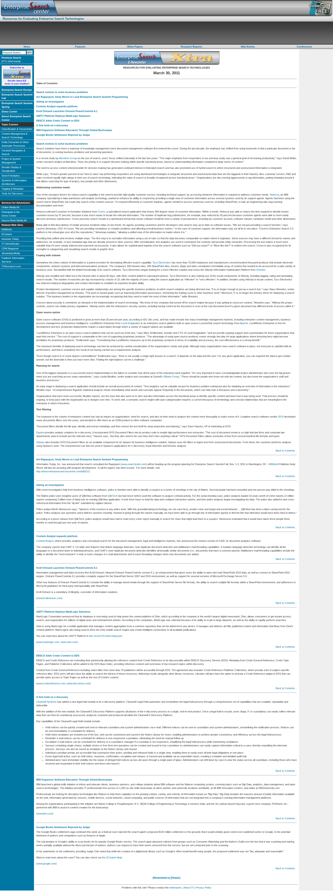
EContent (7, 234)
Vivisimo (260, 269)
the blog (111, 857)
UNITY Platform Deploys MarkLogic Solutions (63, 116)
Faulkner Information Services (13, 260)
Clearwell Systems (46, 701)
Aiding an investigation (50, 101)
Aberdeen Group (68, 158)
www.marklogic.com (48, 642)
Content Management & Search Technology (14, 135)
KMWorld (7, 229)
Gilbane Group (171, 376)
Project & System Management (11, 161)
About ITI (189, 887)
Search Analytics (11, 175)
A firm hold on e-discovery (52, 125)
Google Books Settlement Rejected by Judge (63, 135)
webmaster (175, 887)
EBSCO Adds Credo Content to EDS (57, 120)
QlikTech (113, 495)
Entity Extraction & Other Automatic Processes (15, 144)
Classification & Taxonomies (17, 129)
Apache (244, 323)
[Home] (175, 877)
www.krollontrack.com (49, 598)
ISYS (280, 416)
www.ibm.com (44, 813)
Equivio (40, 432)
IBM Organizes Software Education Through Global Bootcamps (74, 130)
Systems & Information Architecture (14, 182)
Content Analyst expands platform (56, 106)
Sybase (40, 442)
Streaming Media (11, 253)
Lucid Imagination (130, 323)
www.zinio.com (68, 642)
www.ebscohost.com (78, 683)
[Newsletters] (161, 877)
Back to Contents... (286, 450)
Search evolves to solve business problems (62, 92)
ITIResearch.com (11, 266)
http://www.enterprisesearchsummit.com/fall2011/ (63, 471)
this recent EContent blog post (105, 636)
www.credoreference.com (51, 683)
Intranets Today (10, 239)
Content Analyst (44, 541)
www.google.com (46, 863)
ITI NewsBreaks (10, 243)
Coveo (101, 211)
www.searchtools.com (134, 464)
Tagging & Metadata (12, 188)
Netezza (274, 194)
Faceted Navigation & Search (13, 152)
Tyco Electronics (161, 262)
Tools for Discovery (12, 193)
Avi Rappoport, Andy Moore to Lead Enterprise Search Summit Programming (82, 97)
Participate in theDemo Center (11, 214)
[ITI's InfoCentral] (11, 59)
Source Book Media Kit (14, 220)
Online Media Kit (10, 207)
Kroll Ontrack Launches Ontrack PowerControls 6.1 (66, 111)
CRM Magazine (10, 248)
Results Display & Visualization (11, 169)
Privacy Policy (203, 887)
